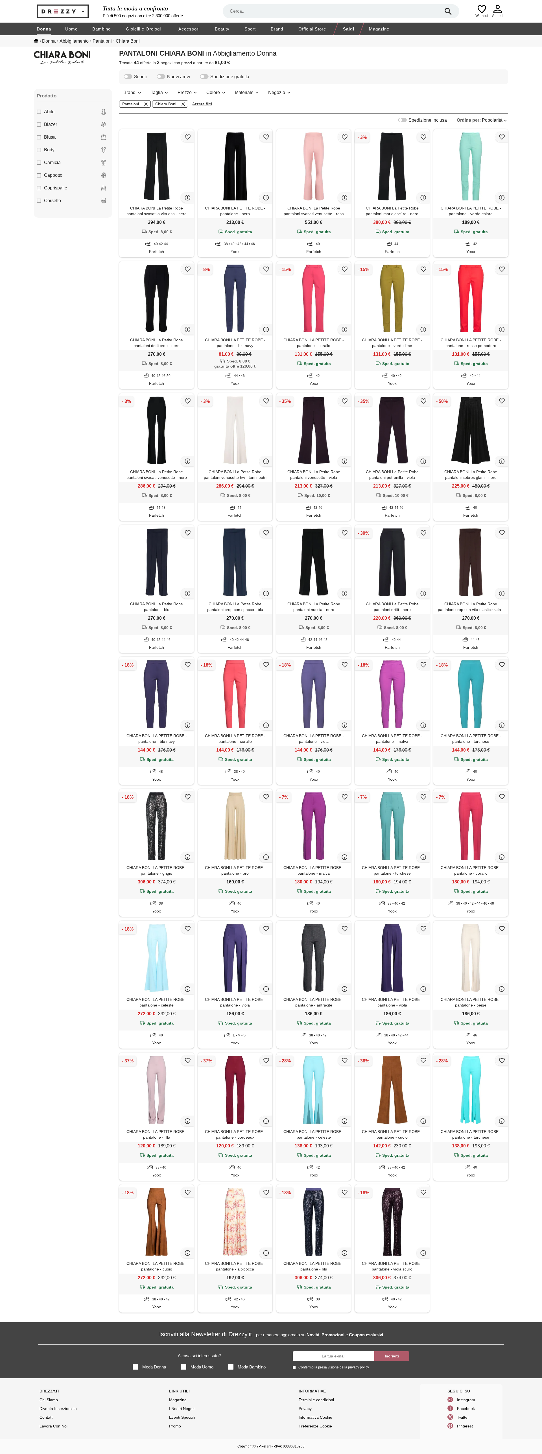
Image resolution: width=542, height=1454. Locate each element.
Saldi (348, 29)
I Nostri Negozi (182, 1408)
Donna (44, 29)
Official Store (312, 29)
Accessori (189, 29)
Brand (277, 29)
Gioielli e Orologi (143, 29)
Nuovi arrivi (178, 76)
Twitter (463, 1417)
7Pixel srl (264, 1446)
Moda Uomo (202, 1367)
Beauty (222, 29)
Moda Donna (154, 1367)
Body (49, 149)
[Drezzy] (68, 11)
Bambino (101, 29)
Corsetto (52, 200)
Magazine (379, 29)
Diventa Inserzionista (58, 1408)
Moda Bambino (252, 1367)
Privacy (305, 1408)
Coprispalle (55, 187)
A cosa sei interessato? (199, 1355)
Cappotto (53, 175)
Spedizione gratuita (229, 76)
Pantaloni (130, 104)
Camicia (52, 162)
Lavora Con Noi (53, 1426)
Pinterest (465, 1426)
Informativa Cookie (315, 1417)
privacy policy (358, 1367)
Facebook (466, 1408)
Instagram (466, 1400)
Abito (49, 111)
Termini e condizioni (316, 1400)
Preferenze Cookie (315, 1426)
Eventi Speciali (182, 1417)
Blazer (50, 124)
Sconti (140, 76)
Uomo (71, 29)
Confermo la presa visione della (333, 1367)
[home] (36, 41)
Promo (175, 1426)
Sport (250, 29)
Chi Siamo (49, 1400)
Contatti (46, 1417)
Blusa (50, 137)
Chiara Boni (165, 104)
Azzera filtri (202, 104)
